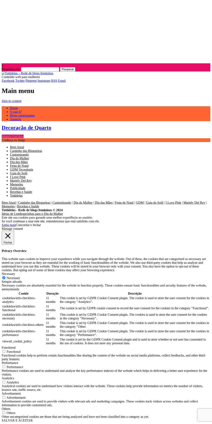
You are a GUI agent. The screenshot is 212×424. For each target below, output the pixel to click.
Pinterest (31, 80)
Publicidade (17, 188)
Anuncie (15, 119)
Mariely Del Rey (13, 136)
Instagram (43, 80)
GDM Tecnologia (21, 169)
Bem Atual (17, 147)
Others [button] (6, 409)
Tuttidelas (16, 195)
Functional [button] (9, 347)
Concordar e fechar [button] (28, 225)
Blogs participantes (22, 115)
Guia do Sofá (18, 173)
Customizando (19, 154)
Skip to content (11, 101)
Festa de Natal (19, 165)
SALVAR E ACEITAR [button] (17, 420)
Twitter (20, 80)
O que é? (16, 111)
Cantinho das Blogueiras (26, 151)
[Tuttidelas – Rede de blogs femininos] (27, 73)
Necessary (13, 278)
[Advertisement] (106, 31)
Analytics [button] (8, 378)
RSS (54, 80)
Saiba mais (9, 225)
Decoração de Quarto (26, 128)
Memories (16, 184)
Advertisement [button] (11, 393)
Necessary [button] (8, 274)
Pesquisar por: (11, 69)
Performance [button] (10, 363)
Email (62, 80)
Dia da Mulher (19, 158)
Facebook (8, 80)
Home (14, 108)
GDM (140, 202)
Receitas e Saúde (21, 192)
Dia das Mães (19, 162)
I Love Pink (17, 177)
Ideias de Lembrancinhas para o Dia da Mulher (32, 214)
